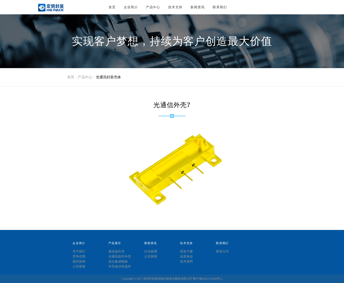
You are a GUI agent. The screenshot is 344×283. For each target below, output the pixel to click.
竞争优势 (79, 256)
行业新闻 (150, 251)
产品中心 (153, 7)
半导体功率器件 (119, 266)
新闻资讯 (197, 7)
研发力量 (186, 251)
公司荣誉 (79, 266)
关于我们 (79, 251)
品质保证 (186, 256)
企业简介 (131, 7)
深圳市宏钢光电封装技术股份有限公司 (167, 278)
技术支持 (175, 7)
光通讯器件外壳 (119, 256)
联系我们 (220, 7)
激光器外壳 (116, 251)
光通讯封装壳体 (108, 77)
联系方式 (222, 251)
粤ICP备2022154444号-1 (207, 278)
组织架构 (79, 261)
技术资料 (186, 261)
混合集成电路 (118, 261)
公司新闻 (150, 256)
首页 (112, 7)
